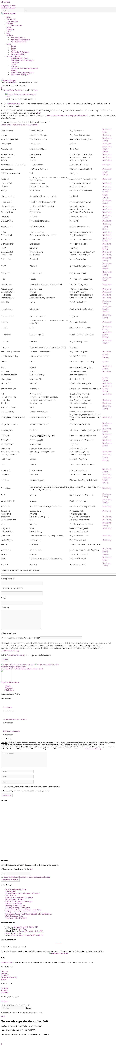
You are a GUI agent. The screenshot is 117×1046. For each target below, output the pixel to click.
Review (105, 151)
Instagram (4, 992)
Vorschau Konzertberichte (20, 40)
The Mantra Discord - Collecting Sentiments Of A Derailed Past (28, 914)
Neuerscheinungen (7, 667)
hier (31, 869)
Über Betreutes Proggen (19, 58)
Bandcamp (106, 129)
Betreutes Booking (18, 54)
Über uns (4, 971)
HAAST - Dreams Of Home (15, 889)
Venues (13, 50)
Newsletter (15, 62)
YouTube (4, 990)
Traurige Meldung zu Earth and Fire (15, 719)
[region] (58, 830)
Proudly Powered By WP (20, 75)
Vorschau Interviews (18, 42)
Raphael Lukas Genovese (13, 90)
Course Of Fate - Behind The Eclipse (18, 902)
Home (9, 17)
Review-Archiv (6, 962)
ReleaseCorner (14, 103)
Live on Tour (11, 19)
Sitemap (4, 979)
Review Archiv (16, 25)
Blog (8, 34)
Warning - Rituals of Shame (15, 906)
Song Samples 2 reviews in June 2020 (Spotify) (19, 125)
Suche (13, 64)
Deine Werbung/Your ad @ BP (22, 73)
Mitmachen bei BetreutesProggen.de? (24, 68)
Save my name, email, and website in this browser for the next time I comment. (32, 787)
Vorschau (10, 36)
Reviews (10, 23)
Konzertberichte (12, 21)
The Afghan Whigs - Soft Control (17, 908)
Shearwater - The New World (16, 918)
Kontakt (14, 70)
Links (9, 44)
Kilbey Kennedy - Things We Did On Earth (27, 935)
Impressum (5, 975)
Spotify (105, 132)
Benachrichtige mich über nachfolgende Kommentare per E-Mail (26, 791)
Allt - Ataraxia (10, 895)
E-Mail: (4, 874)
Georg (7, 933)
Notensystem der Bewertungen (22, 60)
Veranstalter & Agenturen (20, 52)
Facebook (4, 988)
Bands (13, 46)
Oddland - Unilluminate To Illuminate (19, 897)
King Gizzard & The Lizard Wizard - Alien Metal (23, 910)
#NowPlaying (7, 707)
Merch (9, 27)
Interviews (10, 30)
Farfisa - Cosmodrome (13, 904)
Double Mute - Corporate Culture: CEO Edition (22, 893)
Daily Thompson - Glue (14, 916)
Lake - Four (22, 929)
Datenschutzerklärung (10, 650)
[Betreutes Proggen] (8, 13)
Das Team (14, 66)
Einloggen (4, 1001)
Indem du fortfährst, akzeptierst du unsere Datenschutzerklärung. (27, 877)
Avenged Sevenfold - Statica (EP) (25, 927)
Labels (13, 48)
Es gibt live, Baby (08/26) (11, 731)
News (9, 32)
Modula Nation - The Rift (14, 900)
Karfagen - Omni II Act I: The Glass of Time (21, 912)
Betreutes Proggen (13, 56)
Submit (28, 1008)
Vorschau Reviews (18, 38)
